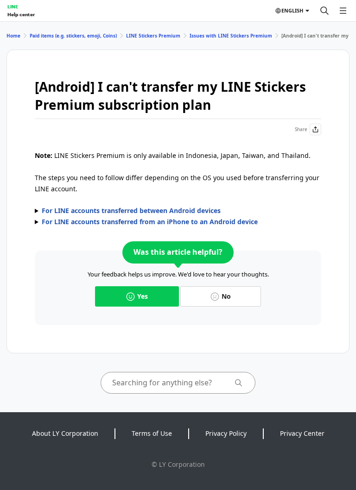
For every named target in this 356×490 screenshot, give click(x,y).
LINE (12, 6)
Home (13, 35)
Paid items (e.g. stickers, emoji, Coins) (73, 35)
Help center (21, 14)
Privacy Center (302, 433)
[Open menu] (343, 10)
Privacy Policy (226, 433)
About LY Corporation (65, 433)
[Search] (324, 10)
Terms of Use (152, 433)
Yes (142, 296)
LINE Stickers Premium (153, 35)
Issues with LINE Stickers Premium (231, 35)
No (226, 296)
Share (301, 129)
